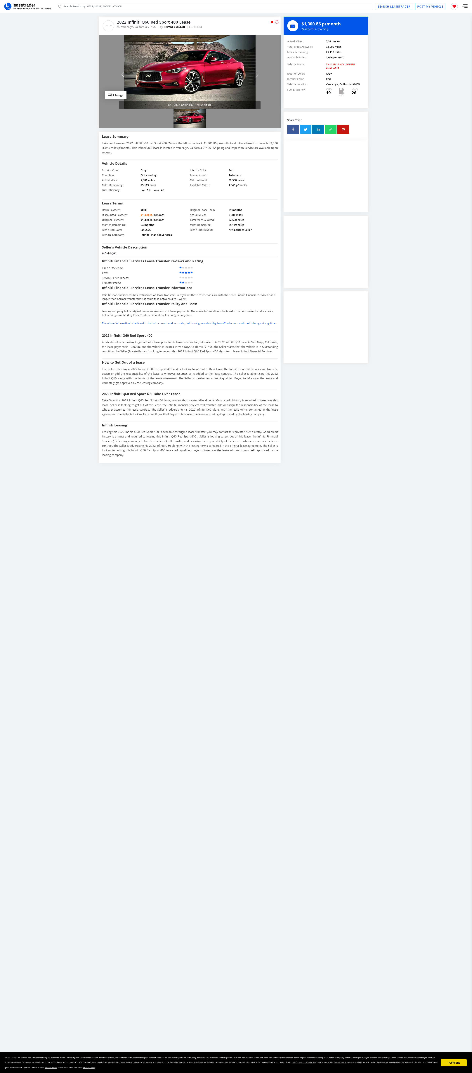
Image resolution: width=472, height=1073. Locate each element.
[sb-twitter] (305, 129)
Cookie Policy (340, 1062)
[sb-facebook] (293, 129)
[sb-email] (343, 129)
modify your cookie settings (304, 1062)
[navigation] (190, 98)
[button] (465, 6)
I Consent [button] (454, 1062)
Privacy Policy (89, 1067)
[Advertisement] (326, 180)
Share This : (294, 120)
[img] (190, 72)
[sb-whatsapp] (330, 129)
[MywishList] (454, 6)
